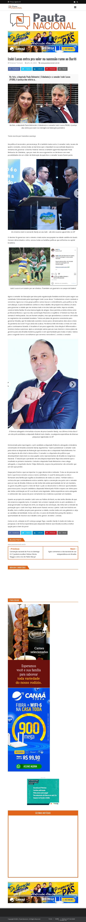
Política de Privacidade (68, 918)
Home (50, 918)
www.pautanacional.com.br (50, 63)
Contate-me (63, 920)
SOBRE (57, 918)
